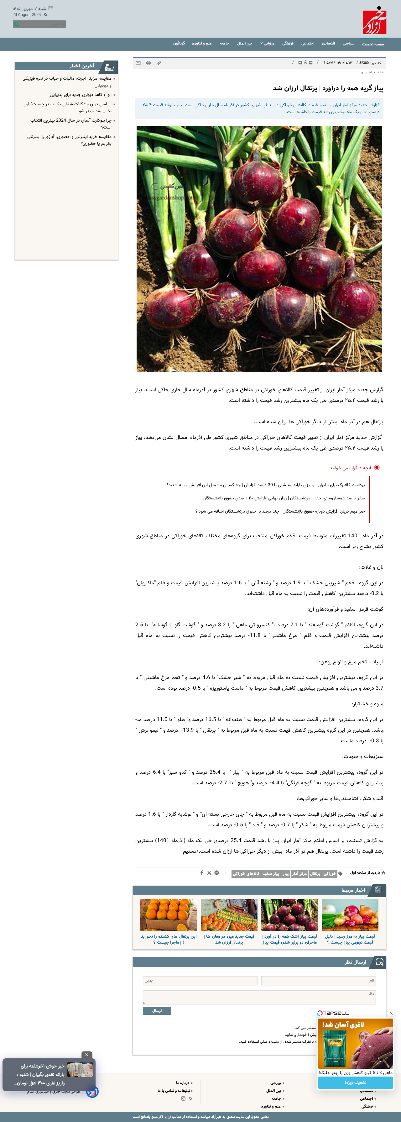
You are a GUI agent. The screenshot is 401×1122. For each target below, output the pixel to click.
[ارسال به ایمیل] (138, 65)
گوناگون (179, 43)
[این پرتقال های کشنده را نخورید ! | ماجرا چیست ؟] (168, 915)
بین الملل (245, 43)
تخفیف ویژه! (356, 1082)
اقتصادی (329, 43)
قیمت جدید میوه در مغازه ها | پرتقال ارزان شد (229, 940)
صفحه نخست (373, 44)
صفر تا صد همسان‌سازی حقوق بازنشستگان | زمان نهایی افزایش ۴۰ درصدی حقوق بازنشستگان (284, 498)
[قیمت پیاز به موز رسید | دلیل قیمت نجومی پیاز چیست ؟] (350, 915)
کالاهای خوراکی (246, 874)
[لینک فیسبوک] (203, 874)
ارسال (157, 1011)
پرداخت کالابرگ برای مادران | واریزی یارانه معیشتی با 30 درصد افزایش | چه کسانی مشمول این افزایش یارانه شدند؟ (266, 485)
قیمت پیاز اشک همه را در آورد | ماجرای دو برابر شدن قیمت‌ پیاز (289, 940)
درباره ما (183, 1083)
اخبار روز (366, 72)
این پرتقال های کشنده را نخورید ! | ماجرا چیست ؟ (169, 940)
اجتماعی (308, 43)
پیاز (286, 874)
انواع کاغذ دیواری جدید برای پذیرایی (81, 95)
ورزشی (269, 43)
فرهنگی (288, 43)
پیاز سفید (271, 874)
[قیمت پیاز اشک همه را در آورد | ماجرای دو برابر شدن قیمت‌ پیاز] (289, 915)
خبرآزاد (215, 1116)
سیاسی (349, 43)
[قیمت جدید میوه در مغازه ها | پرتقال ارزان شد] (229, 915)
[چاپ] (147, 65)
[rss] (44, 15)
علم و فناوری (202, 43)
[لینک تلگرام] (218, 874)
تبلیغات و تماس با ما (174, 1090)
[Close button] (391, 1013)
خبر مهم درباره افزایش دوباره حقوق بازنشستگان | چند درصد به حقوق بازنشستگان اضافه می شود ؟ (280, 511)
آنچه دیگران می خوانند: (349, 468)
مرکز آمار (299, 874)
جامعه (225, 43)
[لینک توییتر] (210, 874)
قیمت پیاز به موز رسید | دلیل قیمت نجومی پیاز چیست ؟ (350, 940)
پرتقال (315, 874)
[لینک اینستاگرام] (184, 1100)
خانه (380, 72)
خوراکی (330, 874)
